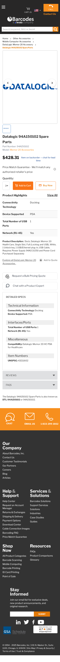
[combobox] (30, 29)
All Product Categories (14, 555)
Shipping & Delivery (12, 516)
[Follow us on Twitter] (26, 623)
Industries (35, 513)
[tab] (30, 295)
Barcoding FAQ (10, 532)
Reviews (11, 375)
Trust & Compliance (25, 651)
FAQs (9, 385)
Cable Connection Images (16, 528)
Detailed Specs (16, 297)
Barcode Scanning (12, 560)
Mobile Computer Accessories (16, 41)
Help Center (8, 501)
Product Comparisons (41, 555)
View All (52, 195)
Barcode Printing (11, 568)
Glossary (34, 559)
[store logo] (20, 20)
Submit (42, 614)
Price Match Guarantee (14, 536)
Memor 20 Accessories (22, 149)
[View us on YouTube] (41, 623)
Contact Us (50, 13)
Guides (33, 521)
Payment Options (11, 520)
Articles (6, 477)
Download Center (11, 524)
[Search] (55, 29)
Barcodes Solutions (40, 501)
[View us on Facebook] (33, 623)
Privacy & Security (45, 648)
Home (5, 38)
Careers (6, 469)
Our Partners (9, 465)
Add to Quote (51, 260)
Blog (4, 473)
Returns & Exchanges (13, 512)
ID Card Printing (10, 572)
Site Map (31, 648)
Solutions (35, 509)
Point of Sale (9, 576)
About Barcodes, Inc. (13, 453)
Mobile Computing (12, 564)
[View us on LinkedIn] (18, 623)
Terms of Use (8, 651)
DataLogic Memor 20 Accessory (18, 44)
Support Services (39, 505)
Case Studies (37, 517)
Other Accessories (22, 38)
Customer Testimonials (14, 461)
